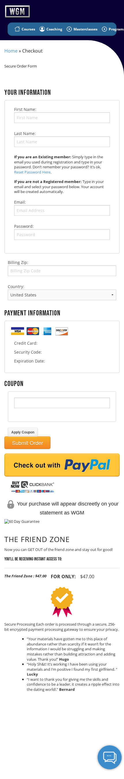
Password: (24, 226)
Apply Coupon (22, 432)
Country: (16, 286)
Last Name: (25, 133)
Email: (20, 202)
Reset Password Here (32, 172)
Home (11, 51)
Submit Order (27, 442)
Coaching (54, 29)
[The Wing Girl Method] (15, 10)
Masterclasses (85, 29)
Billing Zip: (18, 262)
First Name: (25, 109)
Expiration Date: (29, 361)
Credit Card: (25, 343)
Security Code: (28, 352)
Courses (28, 29)
